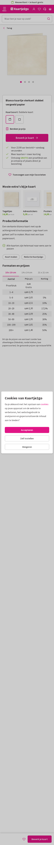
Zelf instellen (27, 438)
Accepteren (27, 429)
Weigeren (27, 446)
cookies (44, 404)
